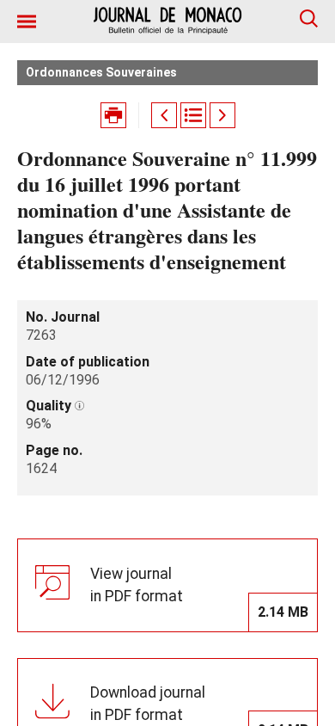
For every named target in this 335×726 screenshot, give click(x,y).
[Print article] (113, 115)
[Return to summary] (193, 115)
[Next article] (222, 115)
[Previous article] (164, 115)
